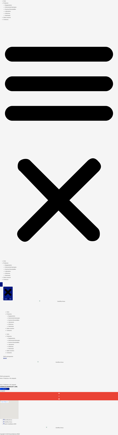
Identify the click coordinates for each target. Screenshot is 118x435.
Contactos (5, 19)
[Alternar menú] (1, 284)
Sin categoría (13, 378)
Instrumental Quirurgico (10, 7)
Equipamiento (8, 5)
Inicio (4, 1)
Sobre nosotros (7, 17)
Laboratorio (8, 11)
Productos (5, 3)
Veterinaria (7, 15)
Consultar (5, 388)
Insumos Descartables (10, 9)
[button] (59, 141)
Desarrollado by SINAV (14, 434)
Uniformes (7, 13)
